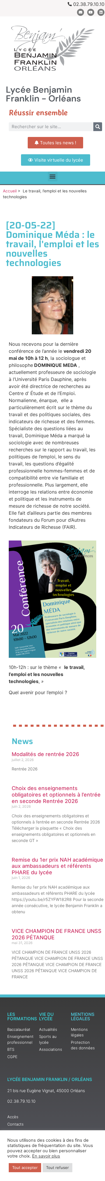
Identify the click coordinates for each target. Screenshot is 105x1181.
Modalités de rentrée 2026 (45, 754)
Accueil (10, 191)
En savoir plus (46, 1156)
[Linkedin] (100, 12)
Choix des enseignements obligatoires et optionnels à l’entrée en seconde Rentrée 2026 (56, 794)
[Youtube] (90, 12)
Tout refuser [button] (57, 1167)
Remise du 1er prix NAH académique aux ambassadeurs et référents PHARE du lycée (57, 866)
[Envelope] (80, 12)
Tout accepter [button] (25, 1167)
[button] (52, 176)
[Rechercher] (97, 126)
